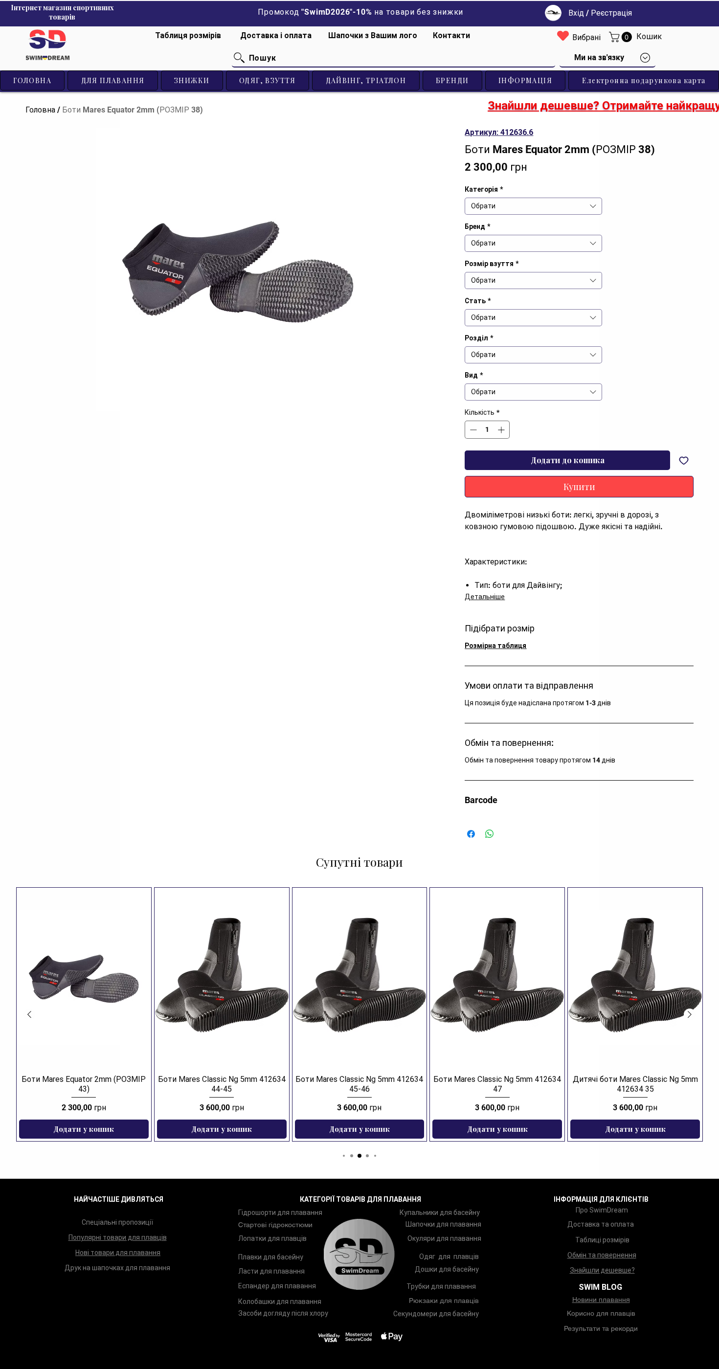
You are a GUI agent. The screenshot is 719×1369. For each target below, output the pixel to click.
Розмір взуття (491, 264)
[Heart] (563, 35)
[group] (359, 1014)
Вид (474, 375)
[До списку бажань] (684, 460)
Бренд (477, 226)
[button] (621, 37)
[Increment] (502, 429)
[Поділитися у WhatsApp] (489, 834)
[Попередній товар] (29, 1014)
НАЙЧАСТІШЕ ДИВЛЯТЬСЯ (118, 1199)
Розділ (479, 338)
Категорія (484, 189)
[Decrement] (472, 429)
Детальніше (485, 597)
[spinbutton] (487, 429)
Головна (40, 109)
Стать (478, 301)
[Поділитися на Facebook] (471, 834)
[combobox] (533, 206)
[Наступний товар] (690, 1014)
